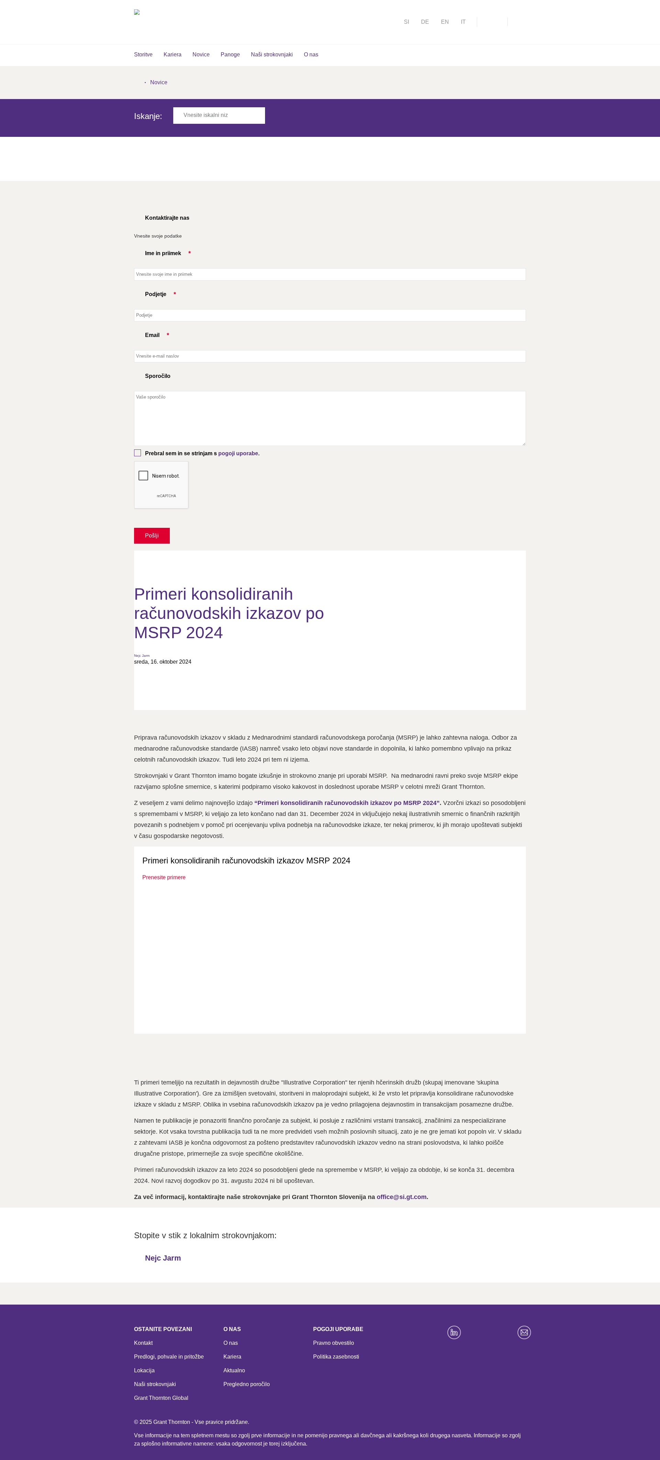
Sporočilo (157, 376)
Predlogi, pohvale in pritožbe (169, 1357)
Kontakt (143, 1343)
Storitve (143, 54)
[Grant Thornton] (189, 21)
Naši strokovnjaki (272, 54)
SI (406, 22)
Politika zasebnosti (336, 1357)
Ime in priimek (163, 253)
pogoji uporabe (238, 453)
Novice (201, 54)
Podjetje (155, 294)
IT (463, 22)
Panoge (230, 54)
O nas (311, 54)
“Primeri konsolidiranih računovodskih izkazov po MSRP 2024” (347, 802)
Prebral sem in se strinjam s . (202, 453)
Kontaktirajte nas (167, 218)
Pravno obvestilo (333, 1343)
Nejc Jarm (142, 655)
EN (445, 22)
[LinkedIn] (454, 1332)
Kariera (173, 54)
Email (152, 335)
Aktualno (234, 1370)
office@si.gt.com (402, 1197)
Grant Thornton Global (161, 1398)
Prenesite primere (164, 877)
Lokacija (144, 1370)
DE (425, 22)
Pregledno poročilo (246, 1384)
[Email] (524, 1332)
